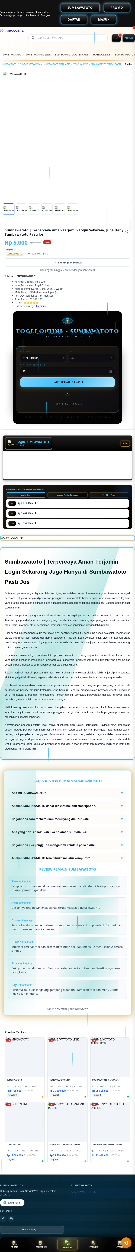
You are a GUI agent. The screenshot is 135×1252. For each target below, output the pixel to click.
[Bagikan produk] (126, 231)
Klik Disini (40, 306)
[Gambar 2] (21, 209)
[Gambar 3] (34, 209)
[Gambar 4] (47, 209)
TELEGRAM (41, 1247)
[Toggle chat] (126, 1242)
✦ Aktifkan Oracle (67, 382)
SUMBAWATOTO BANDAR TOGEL (106, 64)
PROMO (117, 8)
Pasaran (25, 352)
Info (125, 443)
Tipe (71, 352)
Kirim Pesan (14, 1202)
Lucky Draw (26, 495)
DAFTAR (74, 19)
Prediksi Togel (108, 495)
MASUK (104, 19)
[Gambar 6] (72, 209)
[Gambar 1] (8, 209)
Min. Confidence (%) (33, 365)
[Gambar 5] (59, 209)
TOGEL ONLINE (102, 54)
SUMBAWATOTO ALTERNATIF (71, 54)
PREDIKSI (93, 1247)
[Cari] (33, 37)
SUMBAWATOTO (80, 8)
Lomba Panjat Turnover (67, 495)
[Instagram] (11, 1219)
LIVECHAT (120, 1247)
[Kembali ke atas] (127, 1234)
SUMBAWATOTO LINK (38, 54)
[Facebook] (3, 1219)
